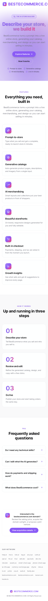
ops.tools (30, 559)
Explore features (22, 54)
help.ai (4, 555)
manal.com (39, 575)
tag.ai (23, 555)
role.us (40, 567)
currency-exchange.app (20, 567)
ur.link (10, 571)
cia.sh (16, 571)
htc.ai (10, 559)
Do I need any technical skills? (20, 450)
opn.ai (4, 559)
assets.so (13, 563)
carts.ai (37, 555)
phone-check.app (39, 563)
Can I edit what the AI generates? (21, 461)
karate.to (5, 579)
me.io (11, 555)
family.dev (31, 571)
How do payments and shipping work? (20, 474)
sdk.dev (22, 559)
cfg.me (33, 567)
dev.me (38, 559)
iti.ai (15, 559)
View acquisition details (22, 530)
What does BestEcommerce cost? (21, 487)
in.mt (4, 571)
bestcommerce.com (9, 575)
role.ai (17, 555)
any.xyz (30, 555)
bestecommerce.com (25, 575)
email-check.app (25, 563)
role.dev (5, 563)
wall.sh (22, 571)
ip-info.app (6, 567)
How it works (24, 61)
